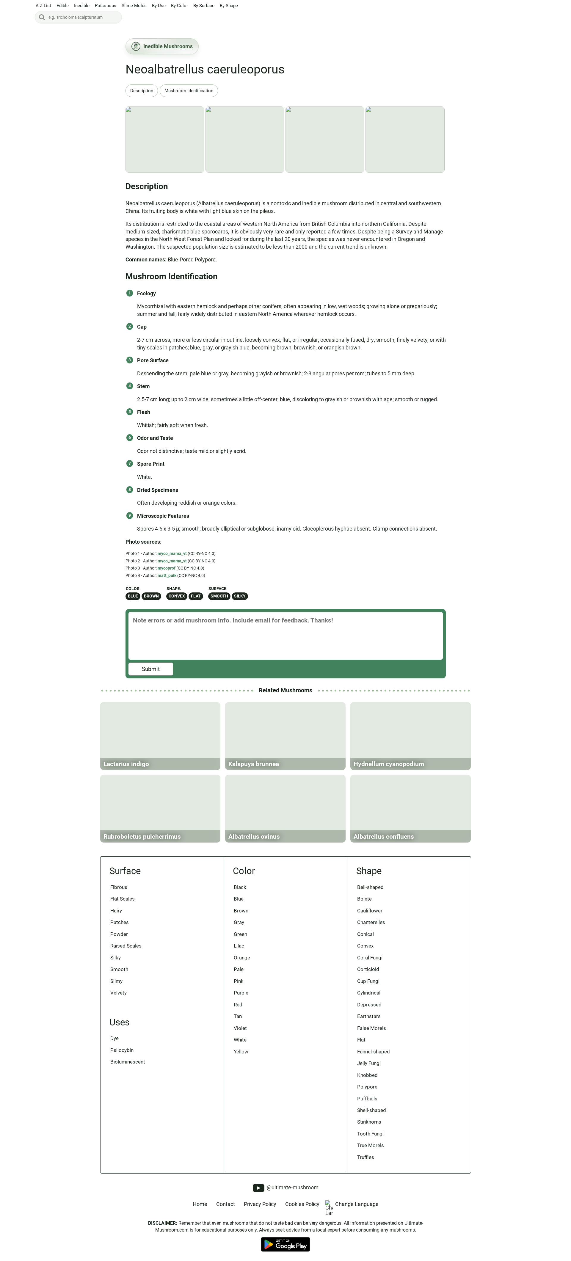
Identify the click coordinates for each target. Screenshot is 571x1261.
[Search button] (42, 17)
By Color (179, 5)
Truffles (365, 1157)
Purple (241, 993)
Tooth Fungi (370, 1134)
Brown (151, 596)
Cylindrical (368, 993)
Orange (242, 958)
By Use (159, 5)
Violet (240, 1028)
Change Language (357, 1204)
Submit (151, 669)
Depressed (369, 1005)
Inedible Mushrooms (168, 46)
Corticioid (368, 969)
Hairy (116, 911)
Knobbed (367, 1075)
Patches (119, 922)
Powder (119, 934)
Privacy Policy (260, 1204)
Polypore (367, 1087)
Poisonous (105, 5)
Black (240, 887)
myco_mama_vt (172, 553)
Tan (238, 1016)
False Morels (371, 1028)
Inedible (82, 5)
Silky (240, 596)
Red (238, 1005)
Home (200, 1204)
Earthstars (369, 1016)
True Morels (370, 1145)
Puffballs (367, 1099)
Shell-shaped (371, 1110)
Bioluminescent (127, 1062)
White (240, 1040)
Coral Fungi (369, 958)
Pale (239, 969)
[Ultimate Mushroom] (17, 12)
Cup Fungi (368, 981)
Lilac (239, 946)
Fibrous (118, 887)
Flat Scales (122, 899)
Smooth (219, 596)
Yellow (241, 1052)
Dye (114, 1038)
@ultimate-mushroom (292, 1188)
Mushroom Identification (188, 90)
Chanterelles (371, 922)
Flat (196, 596)
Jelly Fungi (369, 1063)
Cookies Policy (302, 1204)
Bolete (364, 899)
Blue (133, 596)
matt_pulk (167, 575)
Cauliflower (369, 911)
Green (240, 934)
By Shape (229, 5)
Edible (63, 5)
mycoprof (166, 568)
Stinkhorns (369, 1122)
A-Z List (43, 5)
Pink (239, 981)
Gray (239, 922)
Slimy (116, 981)
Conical (365, 934)
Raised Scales (126, 946)
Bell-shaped (370, 887)
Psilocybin (122, 1050)
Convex (177, 596)
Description (141, 90)
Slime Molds (134, 5)
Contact (225, 1204)
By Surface (203, 5)
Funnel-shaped (373, 1052)
